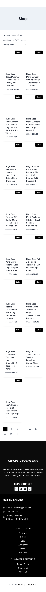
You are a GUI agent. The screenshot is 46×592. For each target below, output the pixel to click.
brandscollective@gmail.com (18, 507)
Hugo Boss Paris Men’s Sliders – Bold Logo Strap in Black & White (11, 265)
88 (5, 434)
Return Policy (23, 564)
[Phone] (29, 489)
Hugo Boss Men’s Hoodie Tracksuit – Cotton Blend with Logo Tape (12, 408)
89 (11, 434)
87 (36, 429)
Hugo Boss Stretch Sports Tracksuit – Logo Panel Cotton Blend (33, 357)
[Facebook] (16, 489)
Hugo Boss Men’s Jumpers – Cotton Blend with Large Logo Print (33, 124)
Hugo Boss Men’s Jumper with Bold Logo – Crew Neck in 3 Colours (33, 80)
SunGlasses (23, 545)
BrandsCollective (18, 469)
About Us (23, 572)
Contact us (23, 568)
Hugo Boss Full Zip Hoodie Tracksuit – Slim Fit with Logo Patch (33, 265)
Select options (33, 138)
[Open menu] (44, 4)
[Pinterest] (21, 489)
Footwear (23, 533)
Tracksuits (23, 548)
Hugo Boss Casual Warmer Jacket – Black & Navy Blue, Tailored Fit (12, 80)
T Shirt (23, 537)
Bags (23, 541)
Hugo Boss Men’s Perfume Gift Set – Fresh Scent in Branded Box (33, 220)
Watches (23, 552)
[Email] (25, 489)
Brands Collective (27, 584)
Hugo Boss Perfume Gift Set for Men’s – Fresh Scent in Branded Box (12, 220)
